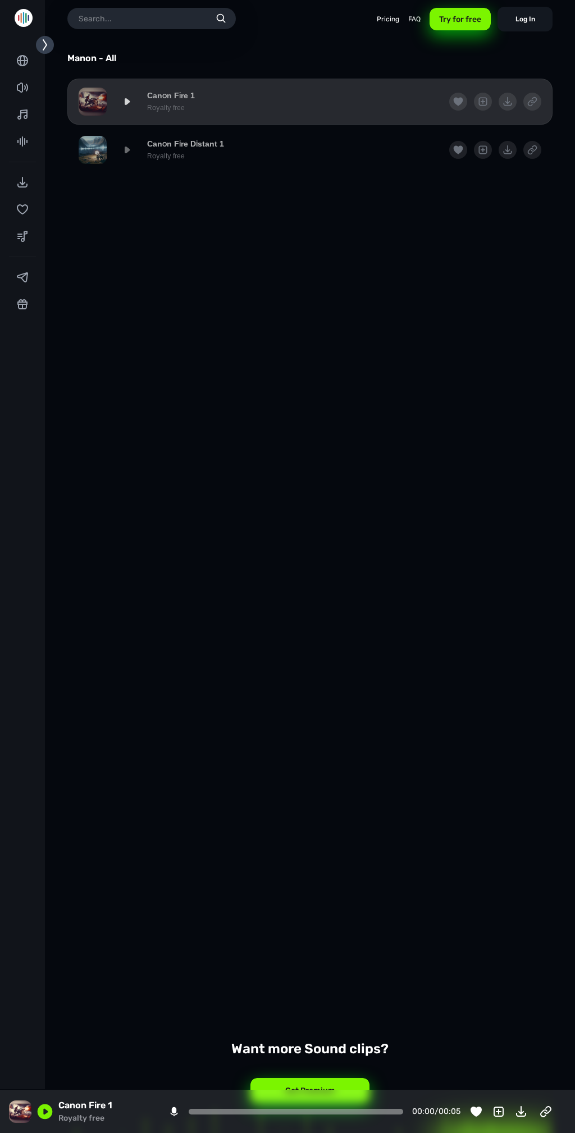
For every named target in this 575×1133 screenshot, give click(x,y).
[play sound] (127, 102)
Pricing (388, 19)
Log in (525, 19)
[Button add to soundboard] (499, 1112)
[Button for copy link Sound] (546, 1111)
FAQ (414, 19)
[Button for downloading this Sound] (521, 1112)
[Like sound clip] (476, 1112)
